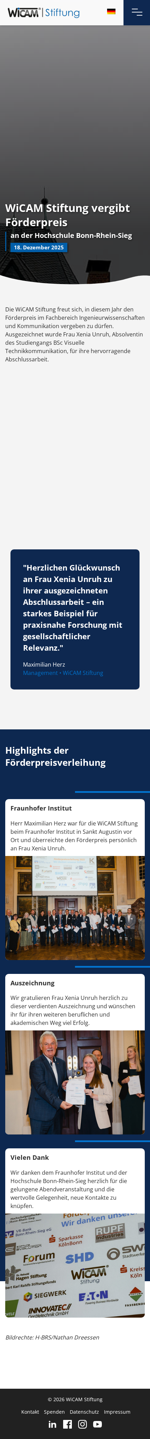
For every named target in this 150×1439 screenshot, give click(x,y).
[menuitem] (111, 11)
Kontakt (30, 1411)
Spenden (54, 1411)
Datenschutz (84, 1411)
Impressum (117, 1411)
